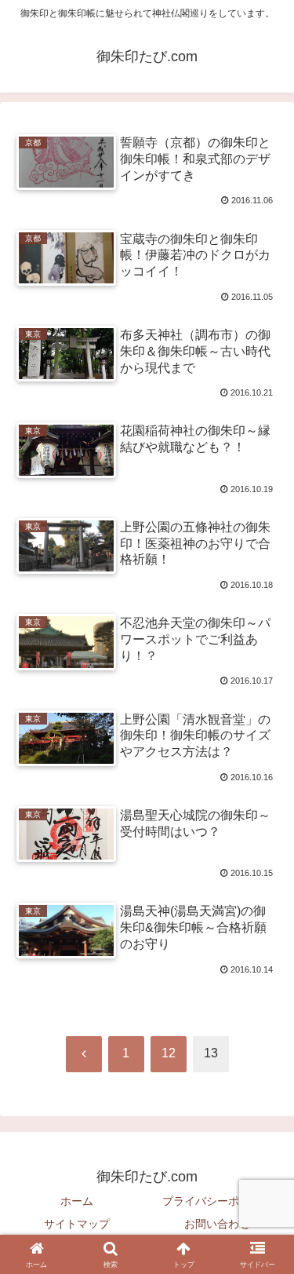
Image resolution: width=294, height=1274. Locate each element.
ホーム (76, 1201)
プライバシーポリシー (217, 1201)
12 (169, 1053)
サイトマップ (77, 1223)
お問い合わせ (217, 1223)
